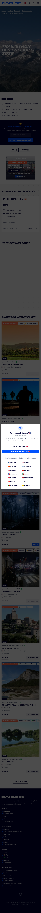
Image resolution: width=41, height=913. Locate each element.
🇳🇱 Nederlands (27, 478)
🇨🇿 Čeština (12, 462)
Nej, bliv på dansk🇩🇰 (20, 447)
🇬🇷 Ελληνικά (26, 466)
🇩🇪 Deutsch (12, 466)
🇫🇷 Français (12, 474)
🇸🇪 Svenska (26, 485)
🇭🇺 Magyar (12, 478)
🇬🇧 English (12, 470)
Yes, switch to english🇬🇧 (20, 451)
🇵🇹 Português (13, 485)
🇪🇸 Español (26, 470)
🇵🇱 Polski (25, 482)
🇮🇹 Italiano (26, 474)
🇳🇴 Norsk (11, 482)
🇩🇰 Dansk (25, 462)
